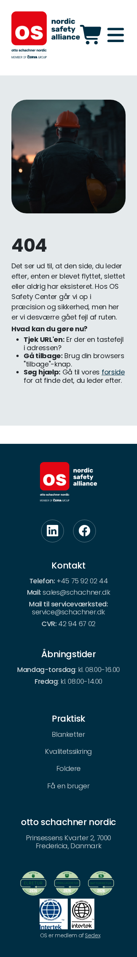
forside (113, 372)
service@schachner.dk (68, 612)
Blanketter (68, 734)
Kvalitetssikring (68, 751)
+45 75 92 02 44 (82, 581)
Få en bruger (68, 786)
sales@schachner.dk (76, 592)
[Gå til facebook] (84, 531)
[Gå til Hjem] (45, 34)
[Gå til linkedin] (52, 531)
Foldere (68, 768)
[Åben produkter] (92, 34)
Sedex (92, 935)
